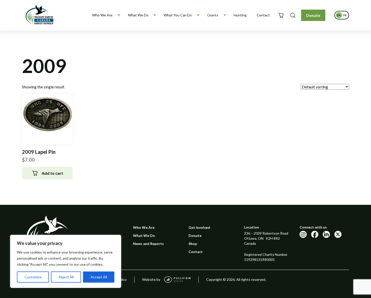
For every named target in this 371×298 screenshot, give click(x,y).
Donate (313, 15)
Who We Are (102, 15)
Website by (151, 279)
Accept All (99, 277)
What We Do (138, 15)
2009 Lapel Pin (39, 152)
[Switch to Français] (345, 15)
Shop (193, 243)
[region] (65, 261)
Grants (212, 15)
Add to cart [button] (52, 173)
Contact (263, 15)
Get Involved (199, 227)
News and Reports (148, 243)
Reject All (66, 277)
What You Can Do (178, 15)
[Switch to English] (339, 15)
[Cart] (281, 15)
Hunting (240, 15)
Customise (33, 277)
